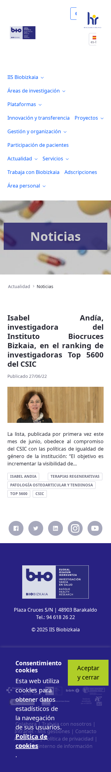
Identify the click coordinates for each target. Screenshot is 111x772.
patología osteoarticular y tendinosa (51, 485)
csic (39, 493)
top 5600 (18, 493)
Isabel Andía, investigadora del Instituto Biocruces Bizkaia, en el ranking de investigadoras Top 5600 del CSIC (55, 340)
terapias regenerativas (75, 476)
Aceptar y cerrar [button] (88, 672)
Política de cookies (31, 741)
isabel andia (23, 476)
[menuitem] (25, 77)
